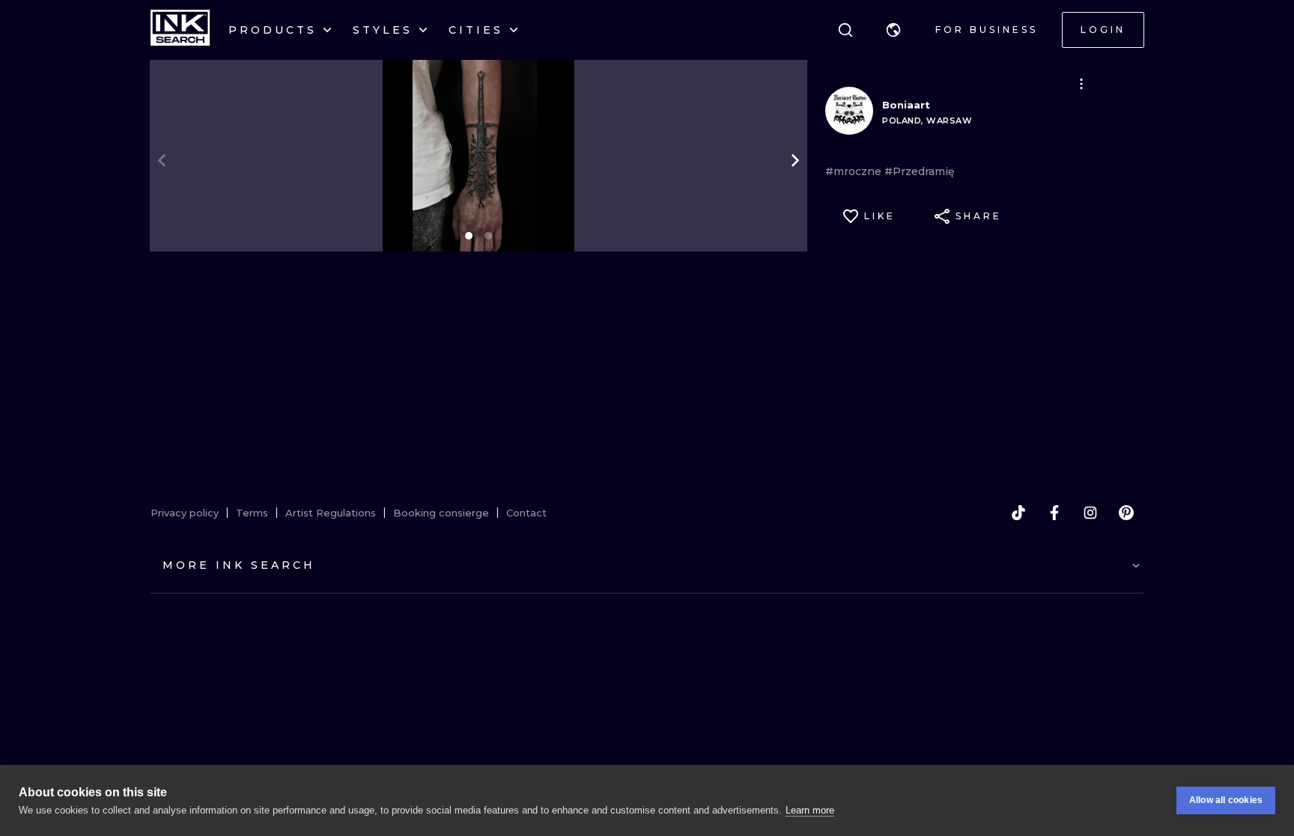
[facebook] (1054, 513)
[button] (893, 30)
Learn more (810, 810)
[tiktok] (1018, 513)
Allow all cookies (1226, 800)
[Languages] (893, 30)
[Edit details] (1081, 84)
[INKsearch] (180, 29)
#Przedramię (919, 171)
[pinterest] (1126, 513)
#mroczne (854, 171)
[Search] (845, 30)
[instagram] (1090, 513)
